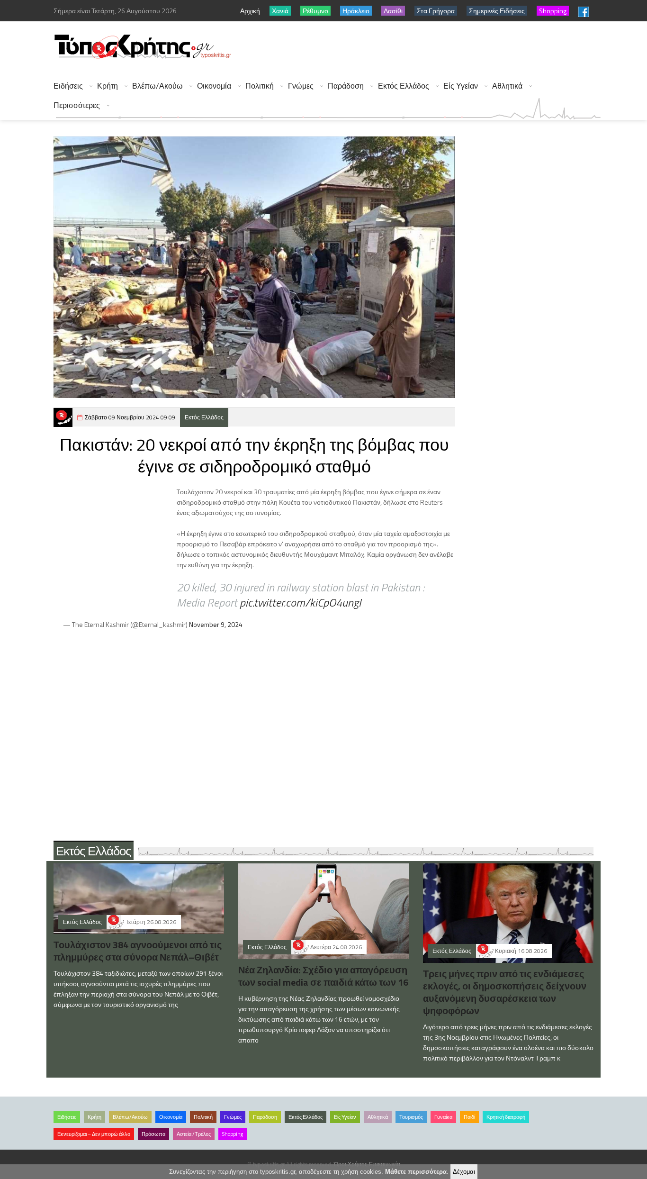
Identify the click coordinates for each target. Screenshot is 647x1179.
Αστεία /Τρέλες (194, 1134)
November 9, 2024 (216, 624)
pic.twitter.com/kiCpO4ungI (300, 602)
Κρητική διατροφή (505, 1117)
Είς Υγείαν (460, 86)
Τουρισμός (411, 1117)
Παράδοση (346, 86)
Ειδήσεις (68, 86)
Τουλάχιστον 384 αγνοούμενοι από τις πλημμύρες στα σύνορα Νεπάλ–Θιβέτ (138, 950)
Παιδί (469, 1117)
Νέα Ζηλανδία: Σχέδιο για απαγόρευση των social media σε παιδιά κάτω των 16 (323, 975)
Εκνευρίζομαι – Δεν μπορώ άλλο (93, 1134)
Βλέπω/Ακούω (157, 86)
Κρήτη (107, 86)
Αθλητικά (507, 86)
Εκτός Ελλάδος (403, 86)
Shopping (232, 1134)
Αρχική (250, 11)
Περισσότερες (77, 105)
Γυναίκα (443, 1117)
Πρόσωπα (153, 1134)
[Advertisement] (428, 47)
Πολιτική (259, 86)
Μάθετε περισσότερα (416, 1171)
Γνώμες (301, 86)
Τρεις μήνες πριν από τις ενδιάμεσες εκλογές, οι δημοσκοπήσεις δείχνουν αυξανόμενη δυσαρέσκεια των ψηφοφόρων (504, 992)
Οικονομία (214, 86)
